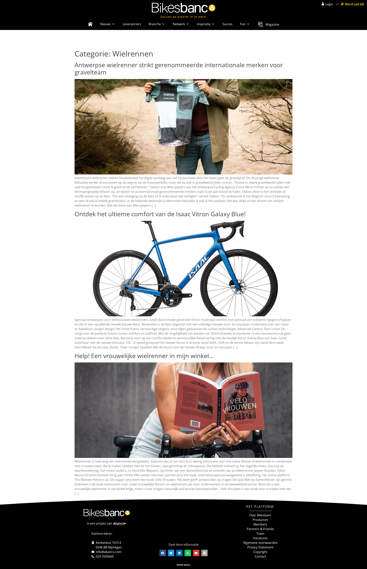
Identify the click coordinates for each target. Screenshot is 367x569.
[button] (107, 24)
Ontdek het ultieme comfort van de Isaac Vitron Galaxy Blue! (160, 214)
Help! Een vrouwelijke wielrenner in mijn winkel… (144, 356)
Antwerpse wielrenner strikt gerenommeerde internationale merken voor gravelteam (179, 68)
